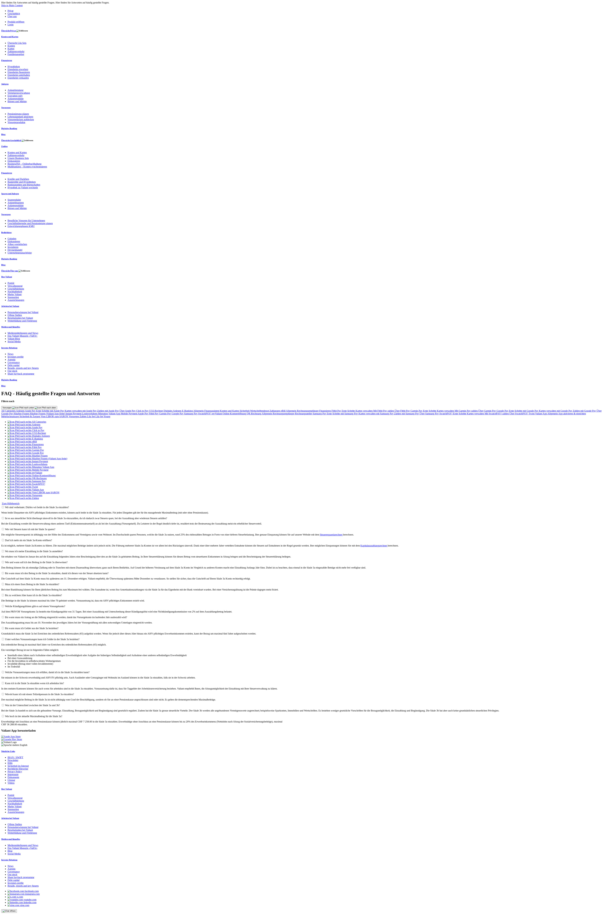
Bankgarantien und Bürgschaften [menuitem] (24, 184)
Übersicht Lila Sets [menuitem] (17, 43)
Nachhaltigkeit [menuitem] (15, 291)
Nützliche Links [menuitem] (8, 751)
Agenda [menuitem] (11, 359)
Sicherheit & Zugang (30, 416)
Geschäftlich (14, 13)
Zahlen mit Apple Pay (108, 410)
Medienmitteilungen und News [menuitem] (23, 333)
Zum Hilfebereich (10, 503)
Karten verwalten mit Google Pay (556, 410)
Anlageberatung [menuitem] (15, 90)
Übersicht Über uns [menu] (10, 271)
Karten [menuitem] (11, 48)
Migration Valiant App (109, 413)
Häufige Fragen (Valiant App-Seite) (48, 413)
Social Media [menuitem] (14, 341)
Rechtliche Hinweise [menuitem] (18, 768)
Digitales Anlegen (173, 410)
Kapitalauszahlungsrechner (374, 545)
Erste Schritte (349, 410)
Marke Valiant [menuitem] (15, 294)
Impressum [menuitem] (13, 774)
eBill (283, 410)
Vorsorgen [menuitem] (6, 107)
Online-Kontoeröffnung (235, 413)
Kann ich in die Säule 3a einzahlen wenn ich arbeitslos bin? (34, 683)
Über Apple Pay (128, 410)
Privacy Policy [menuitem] (15, 771)
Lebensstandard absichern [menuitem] (20, 116)
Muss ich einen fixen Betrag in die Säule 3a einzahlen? (32, 584)
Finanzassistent (212, 410)
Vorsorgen (7, 407)
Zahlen (83, 416)
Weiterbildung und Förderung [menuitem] (22, 320)
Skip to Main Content (12, 5)
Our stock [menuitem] (12, 371)
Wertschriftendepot (259, 410)
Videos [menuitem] (11, 783)
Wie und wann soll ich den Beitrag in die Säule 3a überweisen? (36, 562)
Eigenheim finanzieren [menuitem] (19, 72)
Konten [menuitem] (11, 45)
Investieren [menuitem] (13, 247)
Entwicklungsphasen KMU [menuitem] (21, 226)
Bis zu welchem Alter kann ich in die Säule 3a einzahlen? (33, 595)
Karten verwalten (364, 410)
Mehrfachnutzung (10, 416)
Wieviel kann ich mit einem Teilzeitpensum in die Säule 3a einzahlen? (39, 694)
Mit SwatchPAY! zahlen (497, 413)
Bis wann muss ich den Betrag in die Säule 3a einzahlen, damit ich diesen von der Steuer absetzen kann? (57, 573)
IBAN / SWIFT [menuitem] (15, 757)
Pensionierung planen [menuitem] (18, 114)
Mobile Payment (129, 413)
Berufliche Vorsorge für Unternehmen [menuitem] (26, 220)
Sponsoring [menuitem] (13, 297)
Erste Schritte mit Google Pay (524, 410)
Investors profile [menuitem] (16, 356)
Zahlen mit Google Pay (585, 410)
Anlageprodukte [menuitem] (16, 98)
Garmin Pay (416, 410)
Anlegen (20, 410)
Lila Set (91, 416)
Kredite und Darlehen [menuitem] (18, 179)
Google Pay (503, 410)
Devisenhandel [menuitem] (15, 250)
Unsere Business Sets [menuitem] (18, 158)
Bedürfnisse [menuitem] (6, 232)
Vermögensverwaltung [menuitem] (19, 93)
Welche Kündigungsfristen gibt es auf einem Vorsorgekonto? (35, 606)
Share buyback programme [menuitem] (21, 373)
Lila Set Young (102, 416)
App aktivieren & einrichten (572, 413)
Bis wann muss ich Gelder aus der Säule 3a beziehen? (31, 628)
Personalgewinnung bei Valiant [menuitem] (23, 312)
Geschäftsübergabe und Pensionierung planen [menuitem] (30, 223)
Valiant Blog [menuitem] (14, 338)
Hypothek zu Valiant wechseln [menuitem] (23, 187)
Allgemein (198, 410)
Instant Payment (74, 413)
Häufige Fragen (22, 413)
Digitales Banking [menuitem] (9, 128)
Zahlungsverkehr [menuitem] (16, 51)
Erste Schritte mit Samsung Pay (343, 413)
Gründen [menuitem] (12, 238)
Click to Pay (142, 410)
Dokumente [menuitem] (13, 777)
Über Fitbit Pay (402, 410)
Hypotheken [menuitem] (14, 66)
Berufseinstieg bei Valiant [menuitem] (20, 318)
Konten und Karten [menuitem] (9, 37)
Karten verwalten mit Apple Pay (81, 410)
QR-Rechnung (254, 413)
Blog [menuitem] (3, 134)
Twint (532, 413)
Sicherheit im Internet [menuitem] (18, 766)
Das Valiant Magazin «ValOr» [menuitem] (22, 336)
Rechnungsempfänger (308, 410)
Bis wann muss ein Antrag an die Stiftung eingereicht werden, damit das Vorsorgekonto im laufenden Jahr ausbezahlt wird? (66, 617)
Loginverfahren (90, 413)
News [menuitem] (10, 354)
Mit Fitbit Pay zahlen (384, 410)
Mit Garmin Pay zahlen (466, 410)
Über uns (12, 16)
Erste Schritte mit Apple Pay (50, 410)
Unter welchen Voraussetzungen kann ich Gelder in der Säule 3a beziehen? (42, 639)
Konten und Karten (230, 410)
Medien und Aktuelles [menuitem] (10, 327)
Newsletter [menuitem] (13, 760)
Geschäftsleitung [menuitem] (16, 288)
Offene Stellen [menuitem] (15, 315)
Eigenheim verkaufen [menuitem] (18, 78)
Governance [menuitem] (14, 362)
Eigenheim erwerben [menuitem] (18, 69)
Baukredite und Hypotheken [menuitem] (22, 182)
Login (11, 24)
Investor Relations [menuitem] (9, 348)
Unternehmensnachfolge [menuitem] (20, 252)
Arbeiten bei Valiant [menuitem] (10, 306)
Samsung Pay (191, 413)
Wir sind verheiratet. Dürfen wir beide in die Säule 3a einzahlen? (37, 507)
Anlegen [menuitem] (4, 84)
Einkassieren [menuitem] (14, 161)
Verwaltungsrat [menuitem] (15, 286)
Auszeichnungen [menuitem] (16, 300)
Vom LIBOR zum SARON (55, 416)
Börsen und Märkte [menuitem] (17, 101)
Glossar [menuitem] (11, 780)
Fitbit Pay (336, 410)
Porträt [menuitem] (11, 283)
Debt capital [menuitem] (13, 365)
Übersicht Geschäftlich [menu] (11, 140)
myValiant (217, 413)
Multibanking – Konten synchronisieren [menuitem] (27, 166)
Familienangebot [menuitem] (16, 54)
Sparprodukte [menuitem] (14, 199)
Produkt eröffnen (16, 21)
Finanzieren (325, 410)
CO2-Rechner (156, 410)
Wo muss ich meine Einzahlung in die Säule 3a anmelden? (34, 551)
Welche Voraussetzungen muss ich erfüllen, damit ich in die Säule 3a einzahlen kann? (47, 672)
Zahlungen (275, 410)
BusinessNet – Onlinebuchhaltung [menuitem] (24, 163)
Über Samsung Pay (429, 413)
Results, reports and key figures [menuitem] (23, 368)
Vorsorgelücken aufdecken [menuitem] (21, 119)
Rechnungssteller (304, 413)
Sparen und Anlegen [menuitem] (10, 193)
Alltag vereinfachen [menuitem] (17, 244)
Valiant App (541, 413)
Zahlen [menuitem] (4, 146)
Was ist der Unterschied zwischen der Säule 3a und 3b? (32, 705)
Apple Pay (30, 410)
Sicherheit (245, 410)
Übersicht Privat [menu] (8, 31)
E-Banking (187, 410)
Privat (10, 10)
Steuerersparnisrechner (331, 534)
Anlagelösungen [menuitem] (16, 202)
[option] (27, 421)
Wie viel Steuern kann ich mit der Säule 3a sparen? (30, 529)
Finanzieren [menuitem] (6, 60)
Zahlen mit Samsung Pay (407, 413)
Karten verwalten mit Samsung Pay (376, 413)
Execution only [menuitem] (15, 95)
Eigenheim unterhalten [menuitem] (19, 75)
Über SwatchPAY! (519, 413)
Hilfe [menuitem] (10, 763)
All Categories (8, 410)
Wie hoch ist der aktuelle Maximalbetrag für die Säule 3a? (33, 716)
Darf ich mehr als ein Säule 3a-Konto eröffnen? (28, 540)
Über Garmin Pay (487, 410)
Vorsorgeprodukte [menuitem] (16, 122)
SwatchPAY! (205, 413)
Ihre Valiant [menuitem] (6, 277)
